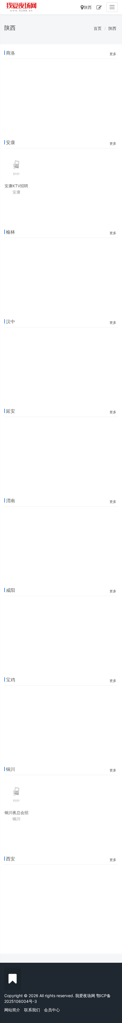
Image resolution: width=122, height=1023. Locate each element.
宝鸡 (10, 679)
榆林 (10, 232)
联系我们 (32, 1009)
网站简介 (12, 1009)
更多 (113, 54)
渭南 (10, 500)
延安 (10, 411)
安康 (10, 142)
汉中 (10, 321)
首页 (98, 28)
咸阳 (10, 590)
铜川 (10, 769)
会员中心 (52, 1009)
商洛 (10, 53)
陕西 (88, 7)
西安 (10, 859)
